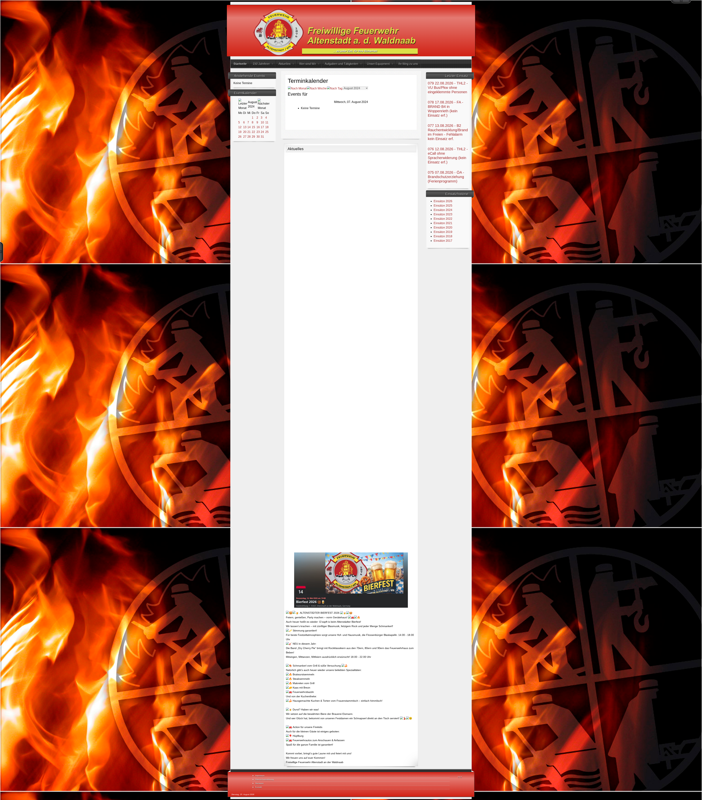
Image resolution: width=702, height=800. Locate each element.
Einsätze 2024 (443, 210)
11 (266, 122)
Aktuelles (284, 63)
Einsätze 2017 (443, 240)
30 (258, 136)
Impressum (259, 776)
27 (244, 136)
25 (267, 131)
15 (253, 127)
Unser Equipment (378, 63)
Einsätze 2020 (443, 227)
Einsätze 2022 (443, 218)
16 (258, 127)
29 (253, 136)
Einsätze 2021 (443, 223)
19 (239, 131)
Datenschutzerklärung (264, 779)
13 (244, 127)
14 (249, 127)
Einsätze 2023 (443, 214)
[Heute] (334, 88)
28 (249, 136)
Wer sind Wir (307, 63)
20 (244, 131)
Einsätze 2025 (443, 205)
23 (258, 131)
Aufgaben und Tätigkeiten (341, 63)
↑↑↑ (460, 776)
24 (262, 131)
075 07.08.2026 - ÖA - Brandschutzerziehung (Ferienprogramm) (446, 176)
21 (249, 131)
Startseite (240, 63)
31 (262, 136)
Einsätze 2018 (443, 236)
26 (239, 136)
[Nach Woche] (317, 88)
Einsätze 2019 (443, 231)
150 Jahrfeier (261, 63)
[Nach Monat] (297, 88)
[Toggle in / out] (681, 1)
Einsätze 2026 (443, 201)
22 (253, 131)
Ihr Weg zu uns (408, 63)
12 (239, 127)
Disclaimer (259, 783)
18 (267, 127)
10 (262, 122)
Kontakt (258, 787)
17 (262, 127)
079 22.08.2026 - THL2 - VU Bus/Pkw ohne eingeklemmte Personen (448, 87)
